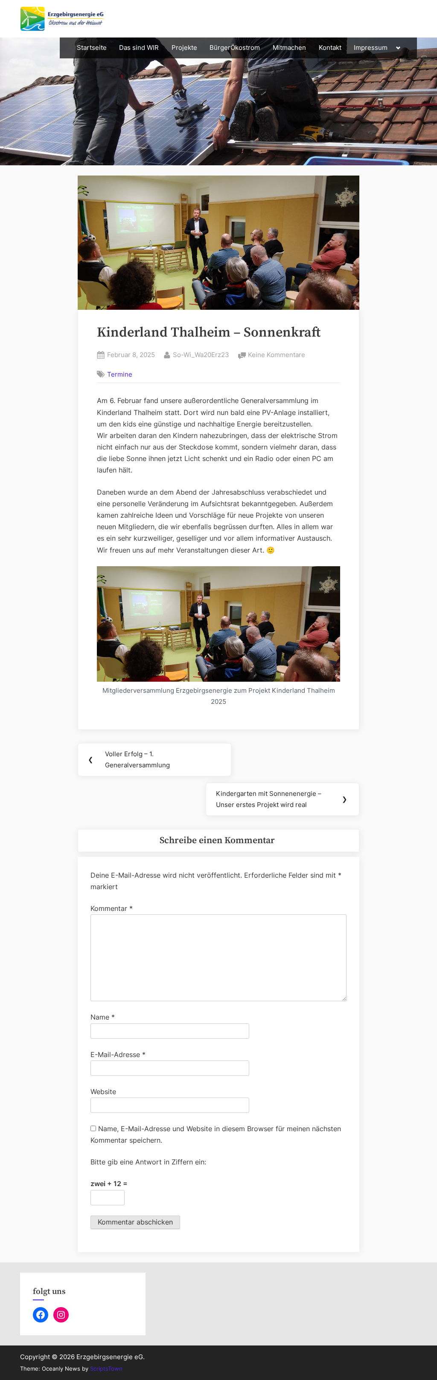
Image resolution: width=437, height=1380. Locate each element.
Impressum (370, 48)
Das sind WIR (139, 48)
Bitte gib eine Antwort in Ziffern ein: (148, 1162)
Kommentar (111, 908)
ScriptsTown (106, 1368)
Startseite (92, 48)
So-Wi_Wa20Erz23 (201, 354)
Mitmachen (289, 48)
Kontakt (330, 48)
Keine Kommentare (276, 355)
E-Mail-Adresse (118, 1054)
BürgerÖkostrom (235, 48)
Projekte (184, 48)
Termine (119, 374)
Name (102, 1017)
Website (103, 1091)
